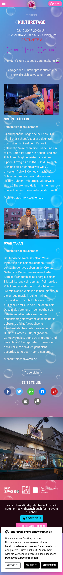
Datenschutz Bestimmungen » (22, 557)
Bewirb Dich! (33, 518)
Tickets (31, 15)
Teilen (50, 50)
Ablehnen (31, 565)
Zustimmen (49, 565)
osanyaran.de (28, 359)
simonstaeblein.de (31, 197)
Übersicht (32, 372)
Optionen (12, 565)
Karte (33, 50)
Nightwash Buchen (33, 526)
